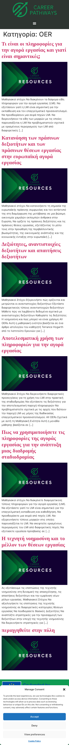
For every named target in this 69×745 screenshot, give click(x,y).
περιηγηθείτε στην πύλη (28, 630)
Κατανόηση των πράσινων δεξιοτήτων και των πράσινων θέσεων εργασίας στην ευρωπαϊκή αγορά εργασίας (31, 150)
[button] (64, 689)
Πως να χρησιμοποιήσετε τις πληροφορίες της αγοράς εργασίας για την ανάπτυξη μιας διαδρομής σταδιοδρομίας (33, 444)
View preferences (34, 734)
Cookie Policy (34, 741)
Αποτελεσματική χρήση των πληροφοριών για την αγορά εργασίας (33, 344)
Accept (34, 716)
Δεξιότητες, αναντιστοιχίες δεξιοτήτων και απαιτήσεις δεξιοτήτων (31, 250)
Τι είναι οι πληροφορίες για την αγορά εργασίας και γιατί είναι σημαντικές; (34, 50)
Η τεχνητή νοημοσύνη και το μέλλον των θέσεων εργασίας (33, 541)
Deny (34, 725)
